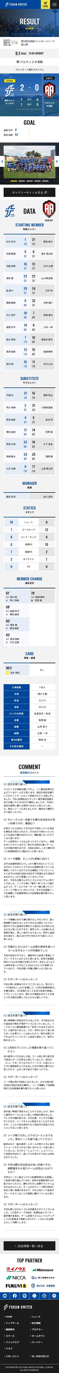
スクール (10, 1335)
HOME (9, 1316)
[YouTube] (5, 1295)
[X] (34, 1295)
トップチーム (12, 1323)
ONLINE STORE (45, 4)
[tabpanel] (29, 162)
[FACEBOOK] (15, 1295)
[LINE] (24, 1295)
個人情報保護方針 (40, 1356)
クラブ (9, 1348)
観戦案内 (10, 1329)
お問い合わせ (12, 1356)
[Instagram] (44, 1295)
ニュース (36, 1316)
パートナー (37, 1342)
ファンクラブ (12, 1342)
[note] (54, 1295)
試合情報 (36, 1323)
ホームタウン (38, 1335)
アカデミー (37, 1329)
